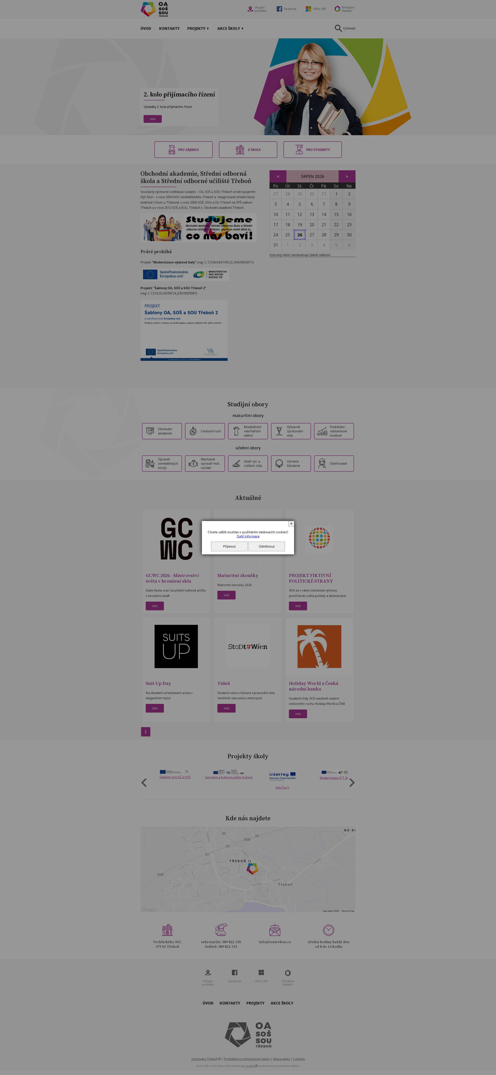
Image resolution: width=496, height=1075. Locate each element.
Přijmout (229, 546)
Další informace (248, 536)
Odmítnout (267, 546)
